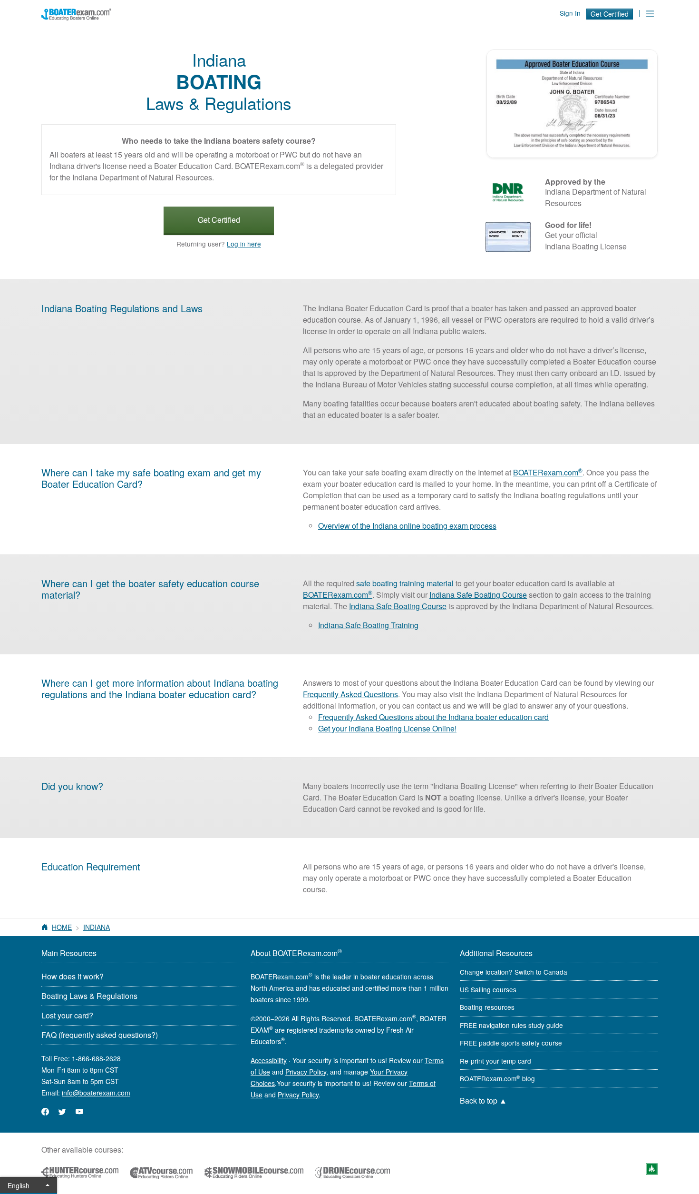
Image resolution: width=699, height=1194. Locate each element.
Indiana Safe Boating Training (368, 625)
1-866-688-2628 (96, 1058)
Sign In (570, 13)
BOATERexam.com (547, 472)
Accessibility (269, 1060)
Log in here (244, 243)
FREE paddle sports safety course (511, 1042)
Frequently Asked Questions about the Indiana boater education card (433, 716)
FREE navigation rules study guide (511, 1025)
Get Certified (610, 14)
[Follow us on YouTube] (79, 1111)
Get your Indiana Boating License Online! (387, 728)
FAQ (99, 1034)
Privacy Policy (305, 1071)
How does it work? (72, 976)
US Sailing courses (488, 989)
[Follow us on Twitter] (62, 1111)
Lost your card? (67, 1015)
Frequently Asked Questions (350, 694)
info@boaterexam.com (96, 1092)
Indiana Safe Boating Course (478, 594)
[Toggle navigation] (650, 14)
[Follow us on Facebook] (45, 1111)
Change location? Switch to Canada (513, 972)
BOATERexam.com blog (497, 1078)
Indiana (96, 927)
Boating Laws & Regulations (89, 995)
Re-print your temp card (495, 1061)
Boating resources (487, 1007)
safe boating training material (405, 583)
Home (62, 927)
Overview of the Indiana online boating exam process (407, 525)
